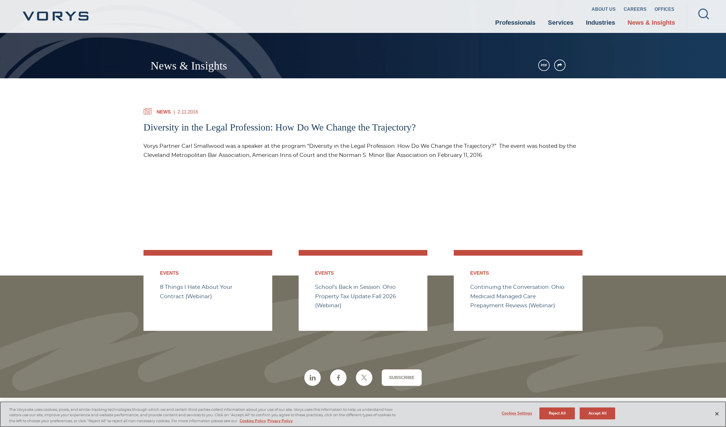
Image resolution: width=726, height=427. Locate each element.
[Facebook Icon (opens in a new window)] (338, 377)
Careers (635, 9)
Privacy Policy (280, 421)
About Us (604, 9)
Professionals (515, 22)
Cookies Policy (253, 421)
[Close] (717, 414)
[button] (559, 65)
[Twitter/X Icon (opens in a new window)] (364, 377)
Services (560, 22)
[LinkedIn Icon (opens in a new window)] (312, 377)
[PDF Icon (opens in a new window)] (544, 65)
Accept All (597, 413)
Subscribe (401, 377)
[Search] (703, 14)
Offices (664, 9)
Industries (600, 22)
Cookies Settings (517, 413)
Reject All (557, 413)
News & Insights (651, 22)
